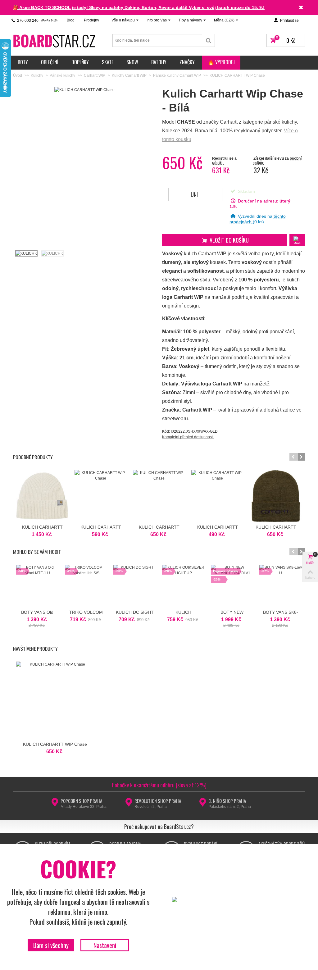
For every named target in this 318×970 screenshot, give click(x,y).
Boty (23, 62)
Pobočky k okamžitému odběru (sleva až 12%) (159, 785)
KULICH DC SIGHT (135, 612)
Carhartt (229, 122)
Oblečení (49, 62)
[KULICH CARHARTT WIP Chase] (26, 253)
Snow (132, 62)
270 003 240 (36, 20)
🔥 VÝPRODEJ (221, 62)
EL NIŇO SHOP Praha (227, 800)
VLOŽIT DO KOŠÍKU (229, 240)
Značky (187, 62)
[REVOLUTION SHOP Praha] (129, 804)
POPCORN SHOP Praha (81, 800)
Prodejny (91, 20)
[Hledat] (208, 40)
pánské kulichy (280, 122)
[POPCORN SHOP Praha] (55, 804)
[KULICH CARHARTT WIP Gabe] (42, 496)
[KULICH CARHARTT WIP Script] (276, 496)
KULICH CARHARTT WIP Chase (55, 744)
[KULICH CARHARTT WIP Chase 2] (52, 253)
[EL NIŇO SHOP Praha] (203, 804)
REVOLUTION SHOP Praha (157, 800)
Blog (71, 20)
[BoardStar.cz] (55, 41)
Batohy (158, 62)
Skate (107, 62)
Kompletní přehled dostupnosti (188, 437)
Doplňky (80, 62)
